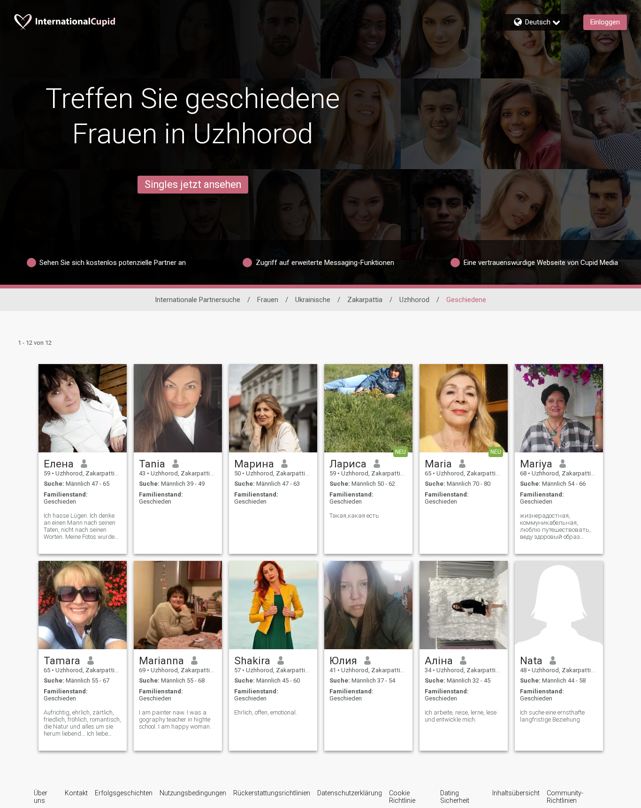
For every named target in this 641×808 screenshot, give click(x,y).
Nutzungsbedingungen (193, 793)
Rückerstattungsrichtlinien (271, 793)
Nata (531, 660)
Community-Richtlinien (565, 796)
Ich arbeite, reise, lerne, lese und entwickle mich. (460, 716)
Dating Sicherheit (454, 796)
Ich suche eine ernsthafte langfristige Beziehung (552, 716)
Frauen (267, 299)
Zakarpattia (364, 299)
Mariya (536, 464)
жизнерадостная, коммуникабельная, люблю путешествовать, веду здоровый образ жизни (555, 526)
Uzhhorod (414, 299)
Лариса (347, 464)
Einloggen (605, 22)
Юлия (343, 660)
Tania (152, 464)
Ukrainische (312, 299)
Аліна (439, 660)
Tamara (62, 660)
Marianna (161, 660)
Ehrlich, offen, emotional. (265, 712)
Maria (438, 464)
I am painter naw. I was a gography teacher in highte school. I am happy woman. (175, 719)
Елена (59, 464)
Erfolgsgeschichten (124, 793)
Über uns (40, 796)
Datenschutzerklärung (349, 793)
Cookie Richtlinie (402, 796)
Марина (254, 464)
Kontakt (76, 793)
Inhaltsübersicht (516, 793)
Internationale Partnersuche (197, 299)
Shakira (252, 660)
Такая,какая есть (354, 515)
